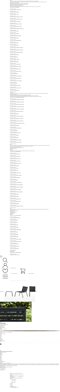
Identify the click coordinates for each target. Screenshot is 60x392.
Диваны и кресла (20, 6)
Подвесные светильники (28, 95)
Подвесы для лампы (33, 96)
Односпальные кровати (19, 4)
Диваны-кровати (14, 3)
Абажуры (11, 96)
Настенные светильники (27, 93)
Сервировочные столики (13, 2)
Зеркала (14, 145)
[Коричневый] (30, 330)
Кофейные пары (12, 210)
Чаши (15, 212)
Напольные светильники (33, 93)
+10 (11, 10)
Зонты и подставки (25, 6)
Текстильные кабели (38, 96)
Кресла (18, 3)
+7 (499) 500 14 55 (13, 379)
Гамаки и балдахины (15, 6)
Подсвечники (11, 149)
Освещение (11, 92)
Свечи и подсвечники (31, 145)
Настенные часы (17, 147)
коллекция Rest (8, 351)
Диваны (11, 3)
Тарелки (13, 211)
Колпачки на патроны (15, 96)
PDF (0, 341)
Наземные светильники (13, 95)
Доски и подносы (36, 209)
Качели (29, 6)
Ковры (16, 145)
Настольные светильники (20, 93)
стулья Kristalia (4, 351)
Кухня (10, 208)
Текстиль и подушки (20, 145)
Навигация (13, 373)
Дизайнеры (1, 256)
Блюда (11, 211)
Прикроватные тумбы (25, 4)
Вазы (10, 145)
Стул (1, 323)
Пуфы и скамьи (32, 6)
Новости (22, 376)
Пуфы (24, 3)
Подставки (11, 214)
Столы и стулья (36, 6)
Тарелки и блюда (21, 209)
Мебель (11, 0)
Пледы (11, 148)
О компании (19, 376)
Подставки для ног (21, 3)
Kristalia (11, 351)
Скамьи (18, 2)
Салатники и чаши (26, 209)
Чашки (17, 210)
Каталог (1, 255)
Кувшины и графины (31, 209)
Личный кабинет (17, 373)
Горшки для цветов (40, 145)
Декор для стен (36, 145)
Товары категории (13, 11)
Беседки (11, 6)
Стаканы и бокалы (12, 209)
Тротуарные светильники (35, 95)
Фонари (17, 95)
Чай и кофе (45, 209)
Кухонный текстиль (41, 209)
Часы (12, 145)
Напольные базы (22, 96)
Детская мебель (12, 251)
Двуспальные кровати (13, 4)
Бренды (11, 376)
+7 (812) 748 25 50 (13, 380)
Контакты (21, 373)
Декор (11, 144)
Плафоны (26, 96)
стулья (1, 351)
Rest (0, 355)
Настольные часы (21, 147)
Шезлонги (27, 3)
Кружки (15, 210)
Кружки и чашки (17, 209)
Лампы (19, 96)
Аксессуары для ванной (46, 145)
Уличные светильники (40, 93)
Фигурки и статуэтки (25, 145)
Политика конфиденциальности (14, 387)
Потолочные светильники (13, 93)
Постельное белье (14, 148)
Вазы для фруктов (12, 212)
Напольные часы (12, 147)
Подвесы (29, 96)
